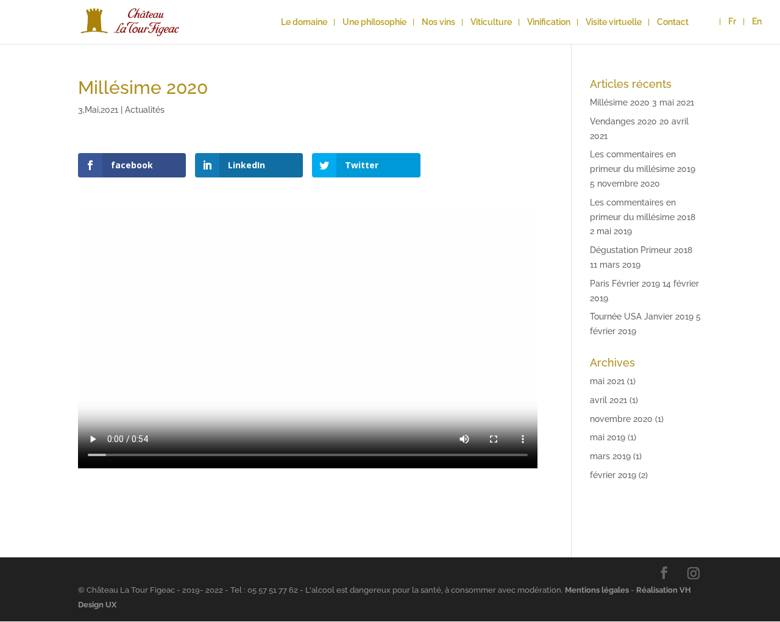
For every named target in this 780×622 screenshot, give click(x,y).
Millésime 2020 (620, 102)
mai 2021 (607, 381)
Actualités (145, 110)
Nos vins (438, 22)
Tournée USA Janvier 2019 (641, 316)
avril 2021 (608, 400)
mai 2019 (607, 437)
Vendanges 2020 (623, 121)
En (757, 21)
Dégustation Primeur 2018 (641, 250)
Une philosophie (374, 22)
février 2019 (613, 475)
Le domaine (304, 22)
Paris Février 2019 (625, 283)
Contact (673, 22)
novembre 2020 (621, 419)
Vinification (548, 22)
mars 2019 (610, 456)
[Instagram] (693, 573)
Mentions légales (597, 590)
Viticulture (491, 22)
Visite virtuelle (614, 22)
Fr (732, 21)
